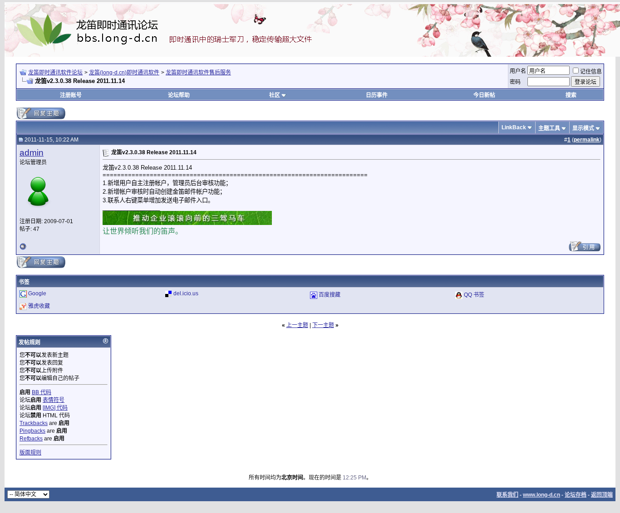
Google (37, 293)
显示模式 (583, 128)
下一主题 (323, 325)
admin (32, 152)
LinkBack (514, 127)
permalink (587, 140)
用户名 (518, 71)
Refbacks (31, 438)
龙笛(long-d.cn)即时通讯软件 (124, 72)
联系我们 (507, 495)
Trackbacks (34, 423)
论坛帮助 (179, 95)
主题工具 (549, 128)
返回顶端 (602, 495)
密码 (515, 82)
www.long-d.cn (541, 495)
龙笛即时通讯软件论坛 (55, 72)
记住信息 (591, 71)
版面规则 (30, 452)
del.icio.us (185, 293)
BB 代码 (41, 392)
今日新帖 (484, 95)
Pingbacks (32, 431)
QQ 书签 (474, 295)
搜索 (571, 95)
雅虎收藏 (39, 306)
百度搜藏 (329, 295)
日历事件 (377, 95)
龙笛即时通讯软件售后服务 (198, 72)
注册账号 (71, 95)
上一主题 (297, 325)
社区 (274, 95)
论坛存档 (575, 495)
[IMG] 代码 (55, 408)
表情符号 (53, 400)
